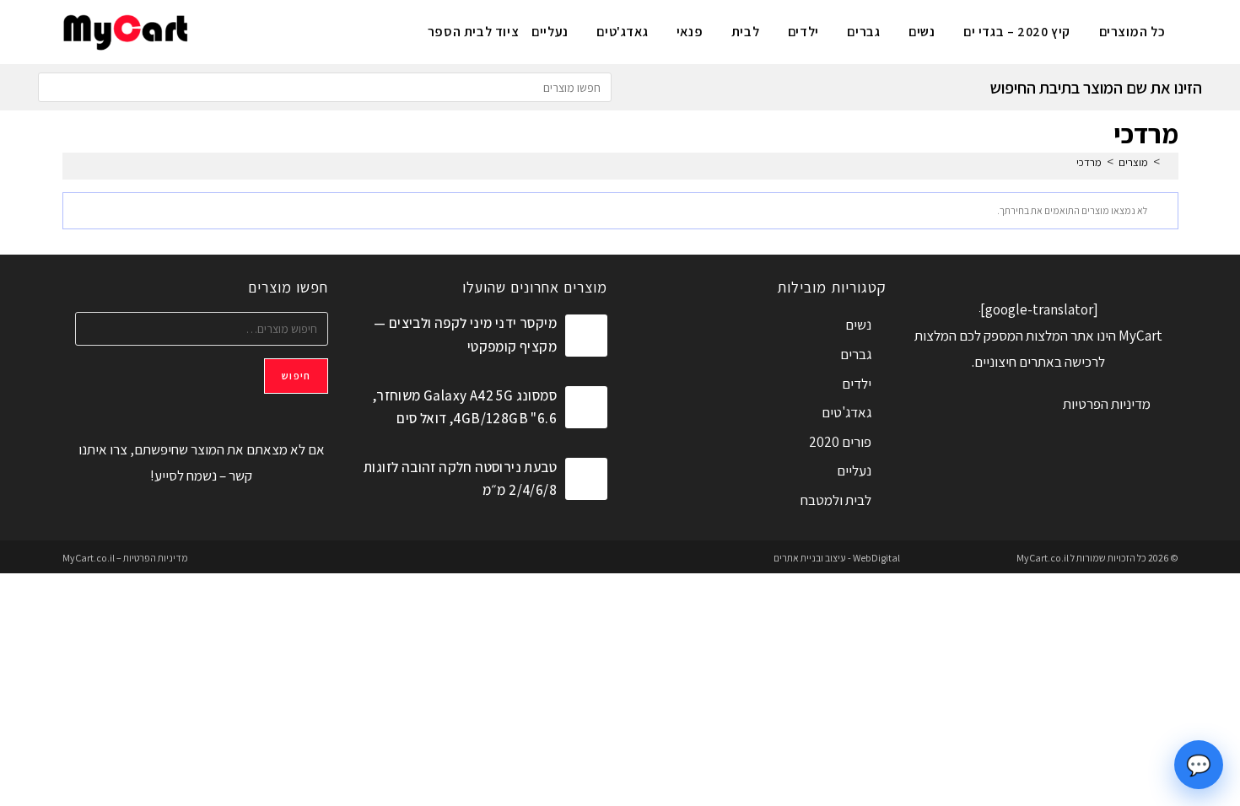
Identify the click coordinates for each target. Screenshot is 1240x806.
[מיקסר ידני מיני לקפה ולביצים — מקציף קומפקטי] (586, 335)
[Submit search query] (55, 87)
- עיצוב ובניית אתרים (812, 557)
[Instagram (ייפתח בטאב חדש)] (269, 30)
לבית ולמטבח (836, 500)
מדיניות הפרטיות (1107, 404)
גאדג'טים (846, 412)
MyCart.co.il (1043, 557)
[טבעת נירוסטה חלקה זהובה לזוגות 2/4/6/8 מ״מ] (586, 479)
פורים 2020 (840, 442)
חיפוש (296, 375)
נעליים (854, 470)
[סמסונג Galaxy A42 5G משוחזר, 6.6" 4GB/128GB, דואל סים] (586, 407)
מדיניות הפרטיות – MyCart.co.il (125, 557)
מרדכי (1089, 162)
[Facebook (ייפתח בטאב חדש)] (296, 30)
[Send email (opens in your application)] (213, 30)
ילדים (856, 383)
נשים (858, 324)
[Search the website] (325, 86)
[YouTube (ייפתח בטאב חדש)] (241, 30)
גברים (855, 354)
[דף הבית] (1169, 162)
